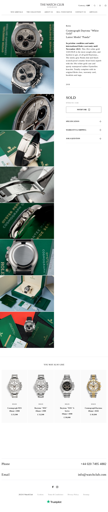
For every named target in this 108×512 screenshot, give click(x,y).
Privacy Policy (73, 495)
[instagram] (55, 487)
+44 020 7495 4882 (93, 464)
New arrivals (17, 12)
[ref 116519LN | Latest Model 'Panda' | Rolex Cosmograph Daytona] (27, 39)
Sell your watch (64, 12)
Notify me (82, 110)
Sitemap (86, 495)
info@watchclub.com (92, 474)
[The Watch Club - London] (38, 6)
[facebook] (51, 487)
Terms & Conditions (55, 495)
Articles (93, 12)
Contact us (80, 12)
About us (49, 12)
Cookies (40, 495)
